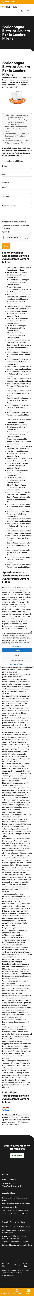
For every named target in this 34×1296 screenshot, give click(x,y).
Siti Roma (6, 1273)
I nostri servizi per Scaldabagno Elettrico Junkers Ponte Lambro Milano (16, 129)
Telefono (6, 196)
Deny (17, 655)
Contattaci (17, 1156)
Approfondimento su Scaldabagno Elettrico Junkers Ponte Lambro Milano (17, 136)
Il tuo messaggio (9, 206)
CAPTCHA (6, 232)
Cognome (5, 182)
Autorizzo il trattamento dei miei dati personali (16, 227)
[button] (31, 632)
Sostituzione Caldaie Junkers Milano (15, 1210)
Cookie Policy (14, 664)
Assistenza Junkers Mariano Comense (16, 1242)
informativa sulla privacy (17, 222)
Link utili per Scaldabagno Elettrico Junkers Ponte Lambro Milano (17, 142)
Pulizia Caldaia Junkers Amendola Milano (17, 1245)
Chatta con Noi (16, 1186)
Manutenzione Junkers (10, 1207)
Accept (17, 650)
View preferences (17, 660)
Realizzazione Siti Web (19, 1270)
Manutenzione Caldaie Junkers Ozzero (16, 1227)
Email (4, 187)
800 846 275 (10, 2)
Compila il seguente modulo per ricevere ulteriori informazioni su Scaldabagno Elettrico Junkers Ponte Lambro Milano (18, 120)
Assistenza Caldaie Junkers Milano (14, 1214)
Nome (4, 174)
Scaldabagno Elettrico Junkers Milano (16, 1204)
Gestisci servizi (16, 646)
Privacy (21, 664)
